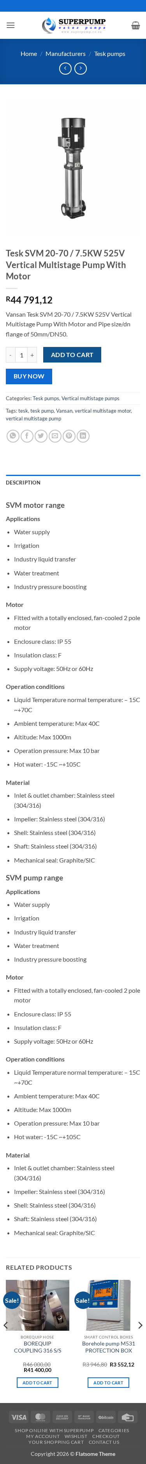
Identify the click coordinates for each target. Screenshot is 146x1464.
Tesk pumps (109, 53)
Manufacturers (66, 53)
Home (29, 53)
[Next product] (65, 69)
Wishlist (76, 1436)
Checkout (106, 1436)
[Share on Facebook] (27, 436)
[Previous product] (80, 69)
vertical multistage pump (33, 418)
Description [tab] (23, 482)
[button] (10, 25)
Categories (114, 1430)
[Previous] (6, 1340)
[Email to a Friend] (55, 436)
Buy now (29, 376)
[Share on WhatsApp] (13, 436)
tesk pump (42, 411)
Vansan (64, 411)
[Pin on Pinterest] (69, 436)
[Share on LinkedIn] (83, 436)
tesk (23, 411)
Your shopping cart (56, 1442)
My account (43, 1436)
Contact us (104, 1442)
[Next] (139, 1340)
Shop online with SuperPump (54, 1430)
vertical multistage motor (103, 411)
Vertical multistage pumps (91, 398)
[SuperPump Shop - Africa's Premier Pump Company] (73, 25)
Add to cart (72, 354)
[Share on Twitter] (41, 436)
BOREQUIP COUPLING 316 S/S (37, 1347)
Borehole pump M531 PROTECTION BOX (108, 1347)
